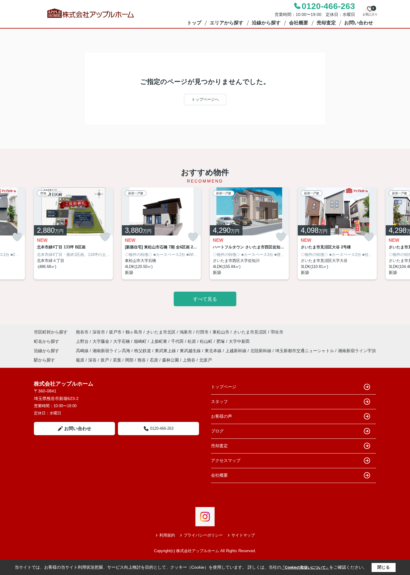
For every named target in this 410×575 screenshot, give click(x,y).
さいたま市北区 (161, 332)
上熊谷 (189, 360)
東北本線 (214, 350)
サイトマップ (243, 535)
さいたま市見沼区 (250, 332)
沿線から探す (266, 22)
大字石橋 (122, 341)
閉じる (383, 567)
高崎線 (83, 350)
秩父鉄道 (143, 350)
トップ (194, 22)
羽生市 (277, 332)
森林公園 (170, 360)
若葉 (117, 360)
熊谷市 (82, 332)
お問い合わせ (358, 22)
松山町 (207, 341)
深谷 (92, 360)
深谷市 (98, 332)
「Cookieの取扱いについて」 (305, 567)
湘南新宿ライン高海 (111, 350)
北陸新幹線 (261, 350)
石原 (154, 360)
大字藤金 (101, 341)
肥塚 (221, 341)
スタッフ (219, 401)
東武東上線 (166, 350)
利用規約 (167, 535)
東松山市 (221, 332)
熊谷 (141, 360)
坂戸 (105, 360)
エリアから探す (226, 22)
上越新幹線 (236, 350)
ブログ (217, 431)
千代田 (178, 341)
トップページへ (205, 99)
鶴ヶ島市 (133, 332)
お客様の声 (221, 416)
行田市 (202, 332)
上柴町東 (159, 341)
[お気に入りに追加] (17, 237)
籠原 (80, 360)
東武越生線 (191, 350)
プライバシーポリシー (203, 535)
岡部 (129, 360)
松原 (192, 341)
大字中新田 (239, 341)
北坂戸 (205, 360)
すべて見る (205, 299)
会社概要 (298, 22)
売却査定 (326, 22)
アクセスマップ (225, 460)
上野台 (83, 341)
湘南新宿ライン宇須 (357, 350)
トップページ (223, 386)
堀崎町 (141, 341)
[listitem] (73, 233)
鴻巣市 (185, 332)
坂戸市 (115, 332)
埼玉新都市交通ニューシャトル (305, 350)
